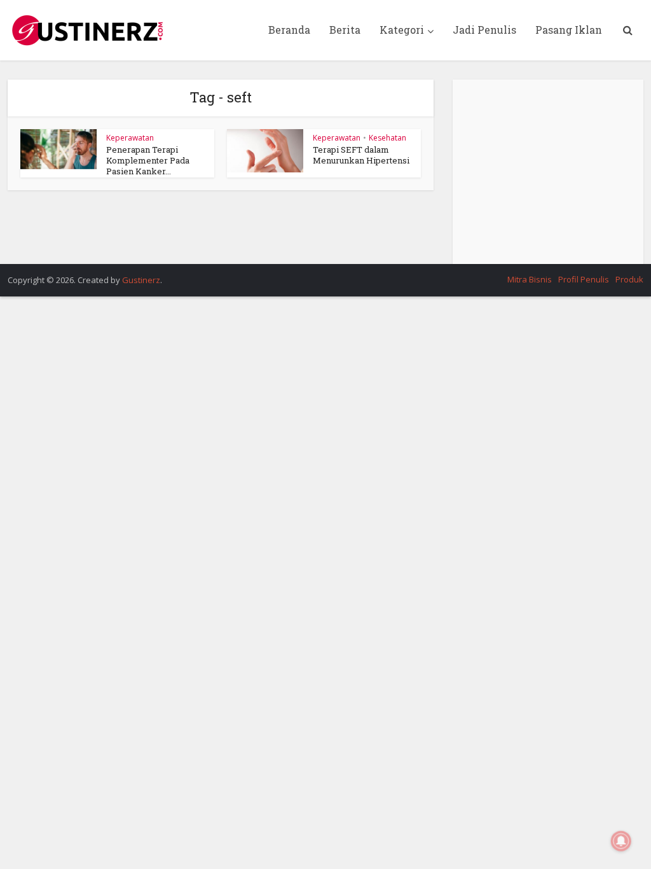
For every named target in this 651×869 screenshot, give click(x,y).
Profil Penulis (583, 279)
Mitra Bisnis (529, 279)
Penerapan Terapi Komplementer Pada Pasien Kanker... (147, 160)
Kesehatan (387, 137)
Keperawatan (130, 137)
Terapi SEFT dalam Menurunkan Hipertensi (361, 155)
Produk (629, 279)
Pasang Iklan (568, 29)
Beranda (289, 29)
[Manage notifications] (621, 841)
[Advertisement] (548, 171)
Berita (344, 29)
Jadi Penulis (484, 29)
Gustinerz (141, 280)
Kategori (402, 29)
